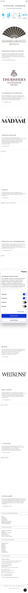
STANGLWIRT (7, 496)
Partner (3, 545)
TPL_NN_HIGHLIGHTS (6, 527)
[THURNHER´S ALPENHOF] (14, 78)
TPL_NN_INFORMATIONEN (7, 540)
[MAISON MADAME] (14, 120)
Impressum (4, 551)
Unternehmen (4, 543)
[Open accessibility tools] (25, 590)
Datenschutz (4, 552)
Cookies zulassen (14, 315)
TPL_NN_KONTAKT (5, 556)
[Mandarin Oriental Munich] (14, 36)
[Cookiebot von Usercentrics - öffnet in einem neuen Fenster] (21, 272)
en (4, 1)
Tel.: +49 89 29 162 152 (6, 574)
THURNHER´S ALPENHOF (12, 93)
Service (3, 544)
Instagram (4, 547)
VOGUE (5, 190)
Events (3, 549)
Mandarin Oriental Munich (13, 51)
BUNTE (4, 347)
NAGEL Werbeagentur (14, 588)
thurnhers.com (7, 102)
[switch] (25, 298)
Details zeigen (21, 311)
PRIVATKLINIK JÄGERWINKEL (13, 242)
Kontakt (3, 550)
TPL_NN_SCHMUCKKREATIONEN (9, 513)
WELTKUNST (7, 390)
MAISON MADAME (9, 135)
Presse (3, 546)
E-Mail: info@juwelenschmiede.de (9, 577)
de (2, 1)
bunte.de (5, 357)
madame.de (5, 146)
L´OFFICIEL (6, 444)
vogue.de (5, 198)
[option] (3, 15)
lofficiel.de (6, 452)
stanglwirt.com (7, 506)
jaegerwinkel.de (7, 250)
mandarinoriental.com (9, 60)
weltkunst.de (6, 400)
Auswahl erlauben (14, 320)
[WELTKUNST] (14, 374)
